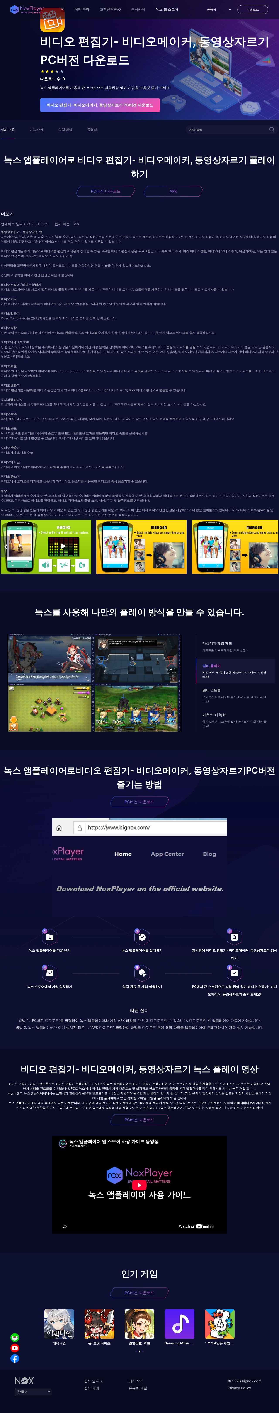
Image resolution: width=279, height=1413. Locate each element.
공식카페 (138, 9)
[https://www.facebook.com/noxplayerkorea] (14, 1358)
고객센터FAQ (110, 9)
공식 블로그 (93, 1381)
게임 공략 (82, 9)
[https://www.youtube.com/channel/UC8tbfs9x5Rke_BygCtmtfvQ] (14, 1348)
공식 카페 (91, 1388)
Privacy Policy (239, 1388)
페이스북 (136, 1381)
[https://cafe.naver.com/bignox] (14, 1337)
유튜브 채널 (138, 1388)
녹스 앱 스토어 (167, 9)
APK (173, 191)
